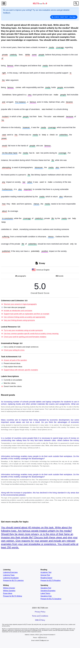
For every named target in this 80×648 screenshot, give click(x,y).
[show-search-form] (76, 3)
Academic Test (46, 572)
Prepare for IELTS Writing (12, 596)
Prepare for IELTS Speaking (51, 599)
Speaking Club (46, 596)
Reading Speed (46, 578)
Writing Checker (9, 588)
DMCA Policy (40, 620)
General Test (45, 575)
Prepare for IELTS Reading (51, 580)
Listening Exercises (10, 572)
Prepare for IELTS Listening (13, 580)
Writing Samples (9, 591)
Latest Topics (45, 593)
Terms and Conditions (40, 616)
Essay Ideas (7, 593)
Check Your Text (65, 17)
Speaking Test (46, 588)
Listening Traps (8, 575)
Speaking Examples (48, 591)
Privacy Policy (40, 612)
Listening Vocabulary (11, 578)
